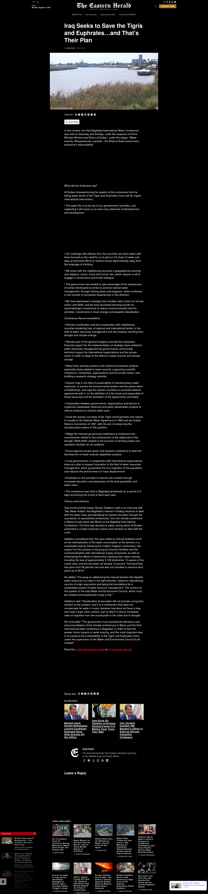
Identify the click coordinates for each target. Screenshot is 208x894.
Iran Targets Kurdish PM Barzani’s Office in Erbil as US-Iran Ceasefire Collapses (131, 730)
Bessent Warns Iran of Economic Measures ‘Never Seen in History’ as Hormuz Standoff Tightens (24, 875)
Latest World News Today (90, 649)
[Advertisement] (104, 166)
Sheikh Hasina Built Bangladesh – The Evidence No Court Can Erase (24, 841)
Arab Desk (70, 48)
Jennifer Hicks (146, 890)
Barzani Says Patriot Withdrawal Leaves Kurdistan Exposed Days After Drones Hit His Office (75, 730)
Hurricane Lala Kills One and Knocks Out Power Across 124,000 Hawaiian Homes (146, 881)
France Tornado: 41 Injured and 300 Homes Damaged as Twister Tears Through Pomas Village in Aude (60, 881)
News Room (59, 853)
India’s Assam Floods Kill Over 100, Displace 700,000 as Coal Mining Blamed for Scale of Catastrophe (82, 883)
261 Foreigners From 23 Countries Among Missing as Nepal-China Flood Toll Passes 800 (61, 844)
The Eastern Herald (120, 649)
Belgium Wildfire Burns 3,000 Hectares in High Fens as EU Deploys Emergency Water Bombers (125, 881)
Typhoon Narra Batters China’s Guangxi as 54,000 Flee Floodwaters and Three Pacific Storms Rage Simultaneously (146, 844)
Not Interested (102, 27)
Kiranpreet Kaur (126, 856)
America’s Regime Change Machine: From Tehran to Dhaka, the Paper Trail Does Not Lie (23, 857)
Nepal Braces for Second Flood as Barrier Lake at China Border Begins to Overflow (82, 845)
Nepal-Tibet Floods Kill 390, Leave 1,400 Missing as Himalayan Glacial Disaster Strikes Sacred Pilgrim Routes (124, 845)
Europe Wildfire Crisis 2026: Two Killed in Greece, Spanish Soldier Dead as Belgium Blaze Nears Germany (103, 881)
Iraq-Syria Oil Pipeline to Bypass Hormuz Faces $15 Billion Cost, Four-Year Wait (104, 726)
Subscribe (121, 27)
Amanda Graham (60, 891)
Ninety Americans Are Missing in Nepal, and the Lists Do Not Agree (104, 843)
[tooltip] (164, 2)
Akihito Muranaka (83, 854)
